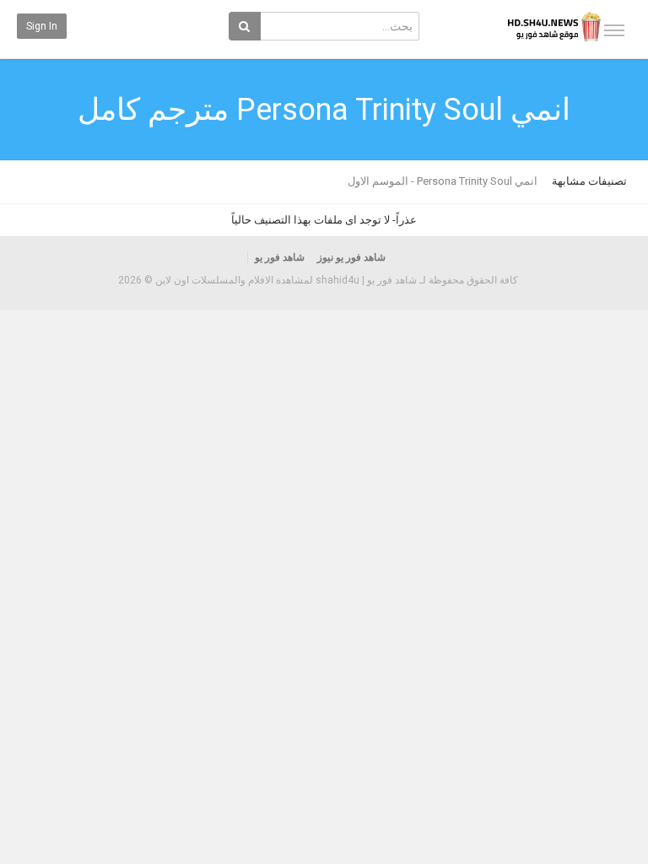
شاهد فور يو (280, 257)
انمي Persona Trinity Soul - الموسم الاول (442, 181)
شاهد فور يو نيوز (351, 257)
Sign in (41, 26)
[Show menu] (614, 30)
